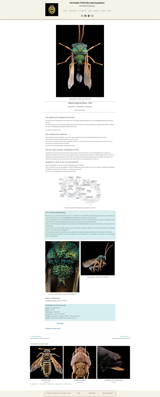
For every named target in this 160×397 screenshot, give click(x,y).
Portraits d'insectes (87, 6)
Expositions (96, 10)
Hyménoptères (58, 384)
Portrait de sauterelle (80, 380)
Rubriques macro (73, 10)
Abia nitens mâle (46, 380)
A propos (103, 10)
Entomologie (43, 384)
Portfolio (90, 10)
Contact (109, 10)
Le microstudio (82, 10)
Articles (65, 10)
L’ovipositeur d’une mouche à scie (113, 380)
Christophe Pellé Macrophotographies (87, 3)
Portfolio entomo (67, 384)
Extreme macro (50, 384)
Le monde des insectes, (51, 300)
